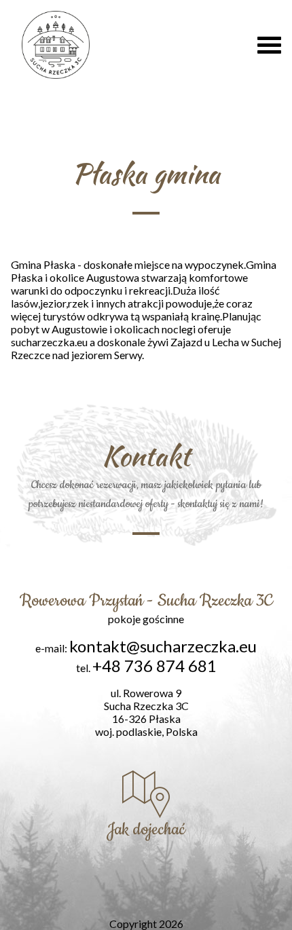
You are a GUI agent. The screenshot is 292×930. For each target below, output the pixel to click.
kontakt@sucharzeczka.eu (163, 646)
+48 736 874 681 (154, 665)
